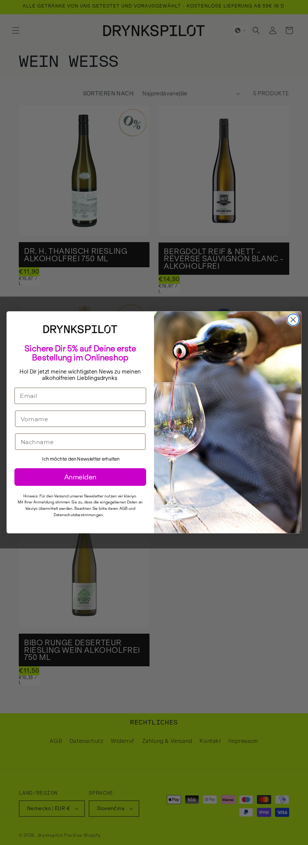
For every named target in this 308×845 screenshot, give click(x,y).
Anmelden (80, 477)
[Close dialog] (293, 320)
